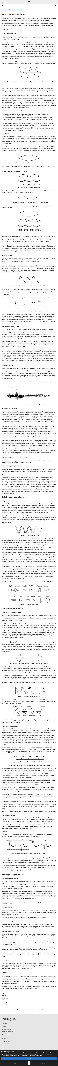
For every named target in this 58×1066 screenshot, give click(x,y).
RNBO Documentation (7, 1026)
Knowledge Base (5, 1041)
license (44, 1009)
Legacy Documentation (7, 1031)
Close (15, 1063)
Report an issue (5, 1043)
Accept (29, 1058)
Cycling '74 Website (6, 1034)
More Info (43, 1063)
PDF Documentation (6, 1029)
